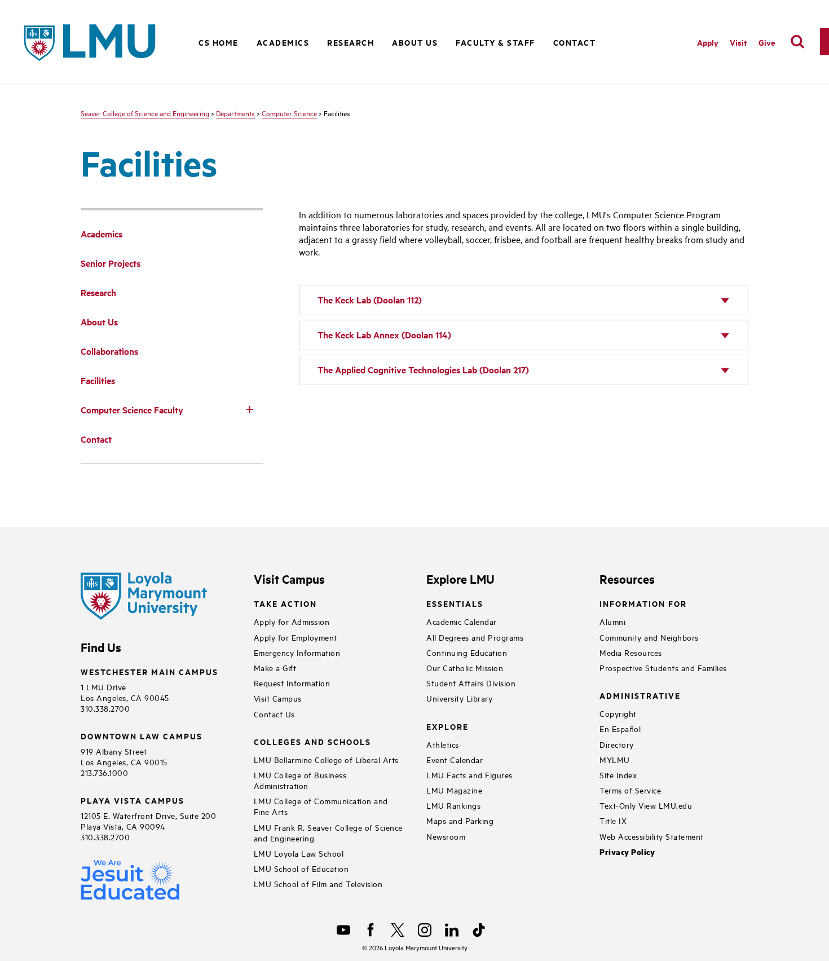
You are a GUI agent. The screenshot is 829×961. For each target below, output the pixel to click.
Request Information (292, 682)
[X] (397, 930)
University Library (459, 698)
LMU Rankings (453, 805)
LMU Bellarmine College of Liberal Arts (326, 759)
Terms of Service (630, 789)
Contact (574, 42)
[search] (797, 41)
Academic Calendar (461, 621)
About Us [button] (415, 42)
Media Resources (630, 652)
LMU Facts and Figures (469, 774)
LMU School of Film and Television (318, 883)
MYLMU (614, 759)
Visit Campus (278, 698)
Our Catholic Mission (464, 667)
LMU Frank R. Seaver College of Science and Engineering (328, 832)
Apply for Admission (292, 621)
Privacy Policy (627, 852)
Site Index (618, 774)
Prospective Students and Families (663, 667)
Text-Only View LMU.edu (645, 805)
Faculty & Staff (495, 42)
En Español (620, 728)
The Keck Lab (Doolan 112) (370, 299)
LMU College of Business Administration (300, 780)
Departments (235, 113)
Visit (738, 42)
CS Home (219, 42)
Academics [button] (283, 42)
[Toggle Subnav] (249, 408)
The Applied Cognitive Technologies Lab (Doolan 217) (423, 369)
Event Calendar (454, 759)
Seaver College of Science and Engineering (145, 113)
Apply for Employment (295, 637)
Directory (616, 744)
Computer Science (289, 113)
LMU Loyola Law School (299, 853)
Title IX (613, 820)
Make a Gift (275, 667)
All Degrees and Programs (474, 637)
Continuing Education (466, 652)
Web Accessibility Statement (651, 836)
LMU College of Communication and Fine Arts (321, 806)
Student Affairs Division (470, 682)
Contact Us (274, 713)
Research (350, 42)
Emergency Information (297, 652)
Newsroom (445, 836)
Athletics (442, 744)
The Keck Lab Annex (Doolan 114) (384, 334)
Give (767, 42)
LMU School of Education (301, 868)
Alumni (612, 621)
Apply (707, 42)
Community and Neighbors (649, 637)
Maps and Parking (459, 820)
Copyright (618, 713)
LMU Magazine (454, 789)
